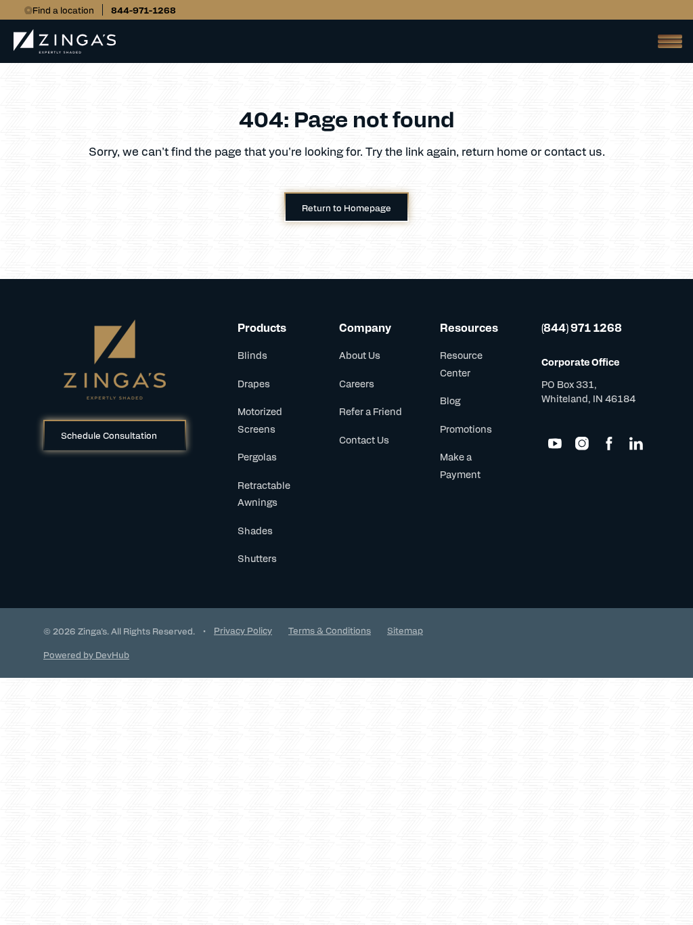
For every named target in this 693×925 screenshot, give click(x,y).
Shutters (257, 558)
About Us (359, 355)
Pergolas (257, 456)
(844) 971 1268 (581, 327)
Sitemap (405, 630)
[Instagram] (582, 443)
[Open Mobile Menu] (665, 41)
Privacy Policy (243, 630)
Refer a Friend (370, 411)
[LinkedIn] (636, 443)
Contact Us (364, 439)
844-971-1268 (143, 10)
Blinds (252, 355)
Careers (356, 383)
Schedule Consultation (109, 435)
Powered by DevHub (86, 654)
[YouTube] (554, 443)
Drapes (254, 383)
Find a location (63, 10)
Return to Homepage (346, 207)
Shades (255, 530)
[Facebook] (609, 443)
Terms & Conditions (329, 630)
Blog (450, 400)
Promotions (466, 429)
